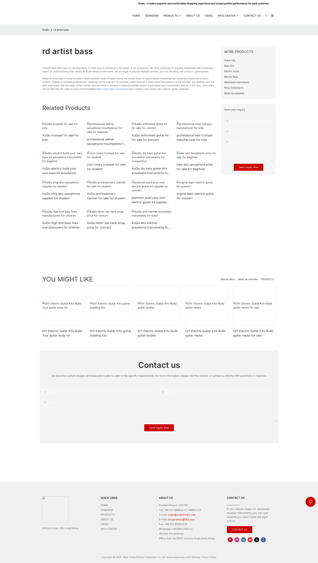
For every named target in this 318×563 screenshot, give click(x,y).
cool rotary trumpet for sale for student (106, 167)
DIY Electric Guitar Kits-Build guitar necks (205, 333)
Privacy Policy (208, 557)
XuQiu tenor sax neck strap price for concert (106, 225)
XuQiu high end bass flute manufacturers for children (61, 225)
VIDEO (104, 524)
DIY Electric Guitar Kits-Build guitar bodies (158, 333)
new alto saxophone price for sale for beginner (195, 167)
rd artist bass (61, 29)
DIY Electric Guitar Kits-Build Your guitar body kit (62, 333)
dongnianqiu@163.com (181, 519)
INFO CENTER (109, 528)
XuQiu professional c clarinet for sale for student (106, 196)
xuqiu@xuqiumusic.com (182, 514)
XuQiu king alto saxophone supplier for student (61, 196)
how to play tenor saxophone (112, 88)
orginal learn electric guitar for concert (195, 196)
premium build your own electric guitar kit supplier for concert (149, 200)
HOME (104, 505)
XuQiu (45, 29)
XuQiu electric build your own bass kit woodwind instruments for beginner (59, 171)
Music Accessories (248, 279)
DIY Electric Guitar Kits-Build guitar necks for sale (253, 333)
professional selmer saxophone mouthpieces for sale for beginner (106, 142)
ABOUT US (107, 519)
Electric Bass (228, 279)
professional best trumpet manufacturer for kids (195, 138)
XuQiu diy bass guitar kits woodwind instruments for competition (150, 171)
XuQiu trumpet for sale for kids (60, 138)
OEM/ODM (107, 510)
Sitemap (196, 557)
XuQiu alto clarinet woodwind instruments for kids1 (150, 225)
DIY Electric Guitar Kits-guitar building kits (110, 333)
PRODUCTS (267, 279)
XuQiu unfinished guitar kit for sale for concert (150, 138)
